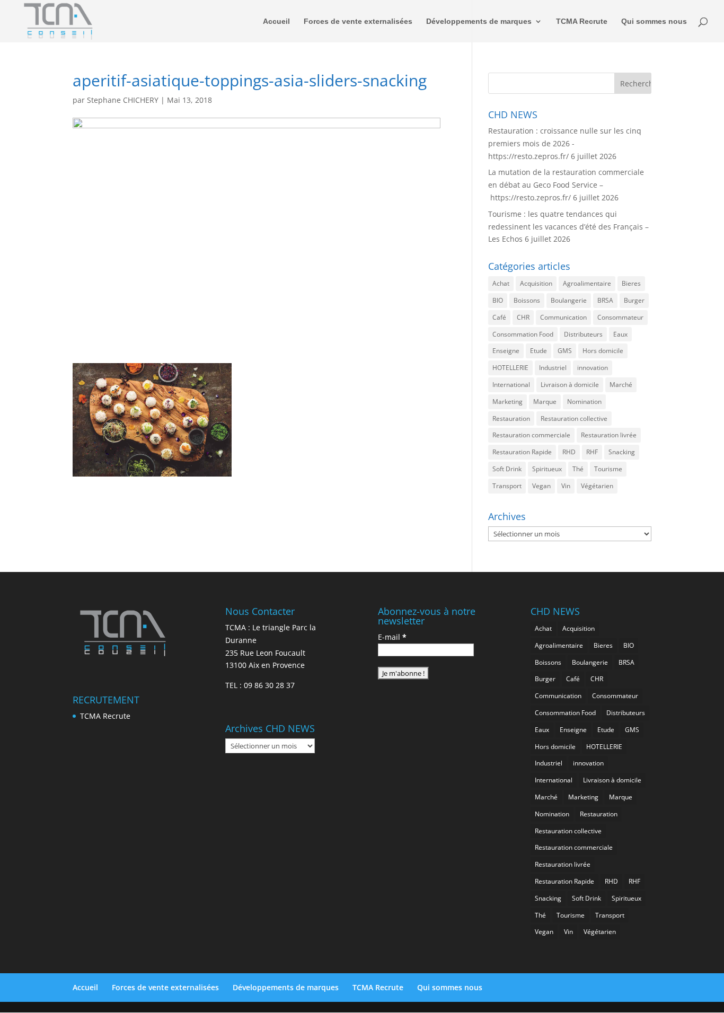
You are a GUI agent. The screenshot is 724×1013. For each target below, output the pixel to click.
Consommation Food (522, 334)
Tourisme (608, 468)
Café (499, 317)
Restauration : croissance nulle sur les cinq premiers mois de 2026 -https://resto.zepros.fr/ (564, 143)
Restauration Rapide (522, 451)
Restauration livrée (609, 434)
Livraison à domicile (570, 384)
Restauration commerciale (531, 434)
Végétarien (597, 485)
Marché (621, 384)
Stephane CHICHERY (122, 100)
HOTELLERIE (510, 367)
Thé (578, 468)
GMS (565, 350)
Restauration (511, 418)
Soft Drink (507, 468)
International (511, 384)
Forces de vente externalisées (358, 21)
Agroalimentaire (587, 283)
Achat (500, 283)
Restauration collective (574, 418)
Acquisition (536, 283)
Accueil (276, 21)
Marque (545, 401)
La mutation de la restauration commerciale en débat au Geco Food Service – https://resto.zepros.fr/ (566, 184)
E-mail (392, 637)
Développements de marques (479, 21)
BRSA (605, 300)
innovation (592, 367)
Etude (538, 350)
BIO (497, 300)
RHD (569, 451)
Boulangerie (569, 300)
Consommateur (620, 317)
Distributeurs (583, 334)
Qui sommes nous (654, 21)
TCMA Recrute (581, 21)
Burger (634, 300)
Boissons (527, 300)
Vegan (541, 485)
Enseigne (505, 350)
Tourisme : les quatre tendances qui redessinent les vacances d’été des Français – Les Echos (568, 226)
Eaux (620, 334)
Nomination (584, 401)
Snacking (621, 451)
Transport (507, 485)
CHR (523, 317)
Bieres (631, 283)
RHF (592, 451)
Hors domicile (602, 350)
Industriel (553, 367)
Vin (565, 485)
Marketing (507, 401)
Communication (563, 317)
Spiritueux (547, 468)
